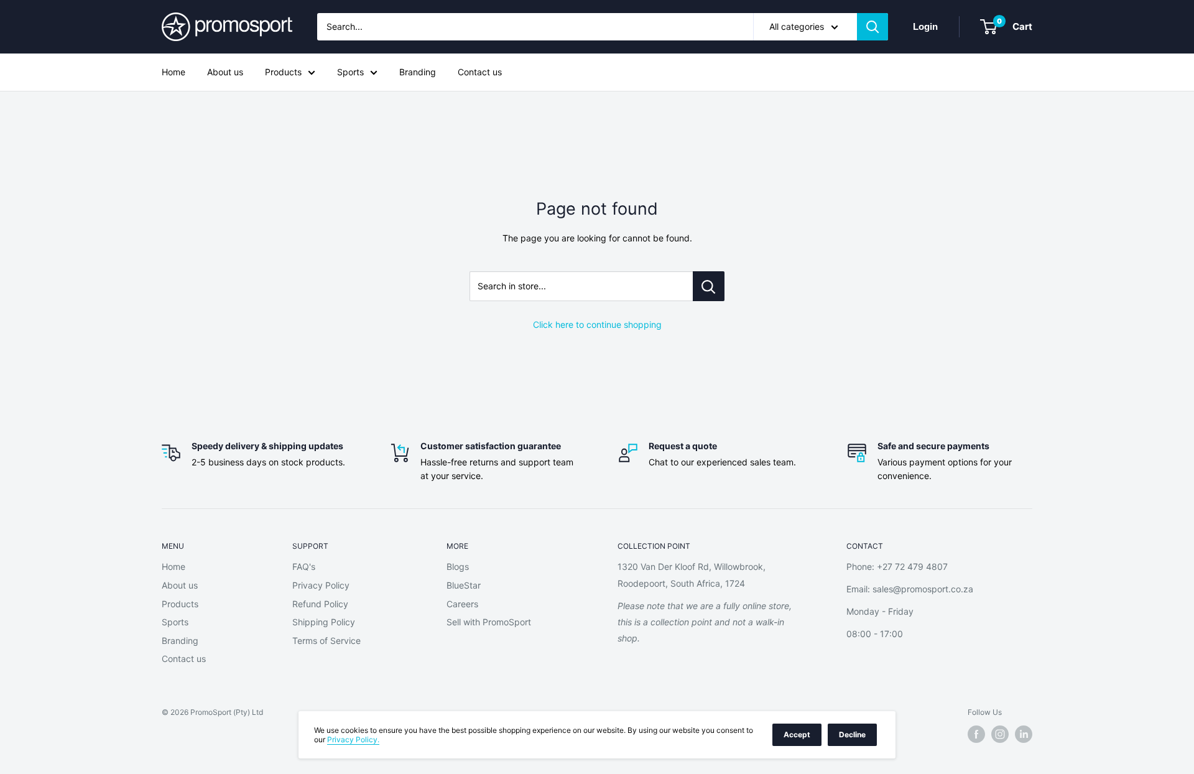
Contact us (480, 72)
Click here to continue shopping (597, 324)
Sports (350, 72)
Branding (417, 72)
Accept (797, 734)
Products (283, 72)
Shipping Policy (323, 622)
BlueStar (464, 585)
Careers (462, 604)
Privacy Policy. (353, 739)
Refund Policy (320, 604)
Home (173, 72)
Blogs (458, 566)
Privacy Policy (320, 585)
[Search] (872, 26)
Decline (852, 734)
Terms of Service (326, 640)
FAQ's (303, 566)
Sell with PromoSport (489, 622)
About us (225, 72)
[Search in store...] (708, 286)
